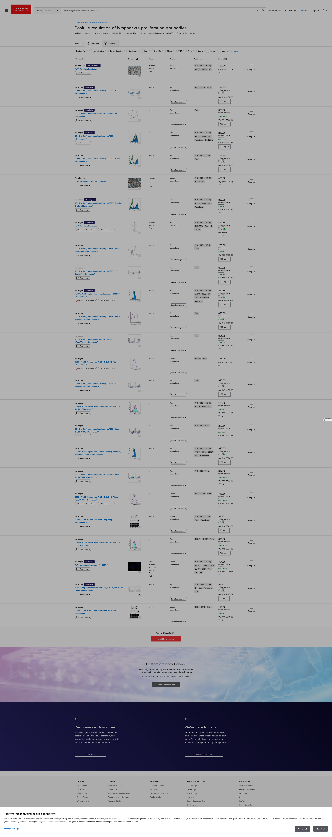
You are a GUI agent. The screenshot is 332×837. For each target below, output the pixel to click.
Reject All (320, 829)
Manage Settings (11, 829)
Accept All (302, 829)
